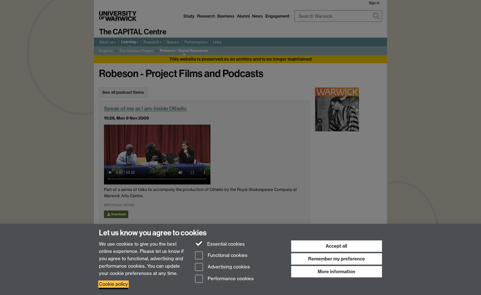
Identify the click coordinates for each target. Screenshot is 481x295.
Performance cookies (230, 279)
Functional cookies (227, 255)
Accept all (336, 246)
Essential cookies (225, 244)
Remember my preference (336, 259)
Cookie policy (113, 284)
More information (336, 271)
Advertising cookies (228, 267)
